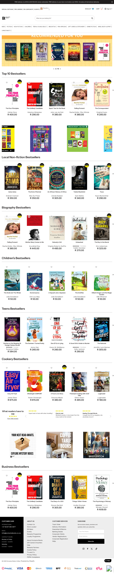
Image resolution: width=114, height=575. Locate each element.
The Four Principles (12, 108)
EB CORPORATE (28, 9)
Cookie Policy (31, 550)
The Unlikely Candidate (35, 108)
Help (28, 545)
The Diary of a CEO (56, 501)
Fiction (9, 26)
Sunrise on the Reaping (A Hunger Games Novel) (12, 344)
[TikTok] (96, 549)
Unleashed (79, 242)
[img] (13, 416)
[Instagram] (83, 549)
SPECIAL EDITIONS (7, 9)
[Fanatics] (44, 9)
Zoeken (92, 18)
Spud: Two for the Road (57, 108)
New (3, 26)
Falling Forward (79, 108)
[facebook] (87, 549)
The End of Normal (34, 192)
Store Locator (31, 527)
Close (112, 2)
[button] (53, 69)
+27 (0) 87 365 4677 (9, 527)
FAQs (54, 541)
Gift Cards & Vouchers (34, 543)
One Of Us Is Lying (57, 343)
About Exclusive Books (35, 540)
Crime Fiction (91, 26)
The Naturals (101, 343)
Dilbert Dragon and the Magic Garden (102, 293)
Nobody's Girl (57, 242)
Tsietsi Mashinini (79, 192)
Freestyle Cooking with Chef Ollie (79, 394)
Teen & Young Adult (39, 26)
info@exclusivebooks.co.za (11, 533)
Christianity (6, 30)
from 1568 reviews (12, 418)
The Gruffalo (79, 293)
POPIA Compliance (33, 557)
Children (28, 26)
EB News (30, 529)
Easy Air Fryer (12, 394)
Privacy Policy (32, 555)
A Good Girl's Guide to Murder (79, 343)
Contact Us (31, 524)
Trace (102, 192)
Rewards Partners (33, 547)
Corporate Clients (58, 534)
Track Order (56, 524)
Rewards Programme (34, 534)
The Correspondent (101, 108)
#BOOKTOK (52, 26)
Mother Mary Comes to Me (34, 242)
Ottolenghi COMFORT (34, 394)
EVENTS (36, 9)
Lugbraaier (101, 394)
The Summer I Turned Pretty (34, 343)
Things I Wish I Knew (79, 501)
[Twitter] (92, 549)
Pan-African (62, 26)
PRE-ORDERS (18, 9)
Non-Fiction (18, 26)
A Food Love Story (57, 394)
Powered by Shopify (27, 561)
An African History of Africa (57, 192)
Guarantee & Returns (59, 529)
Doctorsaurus (34, 293)
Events (29, 532)
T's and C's (31, 552)
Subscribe (91, 541)
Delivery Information (59, 527)
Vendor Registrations (59, 536)
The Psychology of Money (102, 501)
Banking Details (57, 532)
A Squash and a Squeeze (57, 293)
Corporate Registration (60, 539)
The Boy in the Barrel (102, 242)
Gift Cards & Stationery (76, 26)
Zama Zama (12, 192)
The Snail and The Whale (12, 293)
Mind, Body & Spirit (104, 26)
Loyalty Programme (33, 536)
